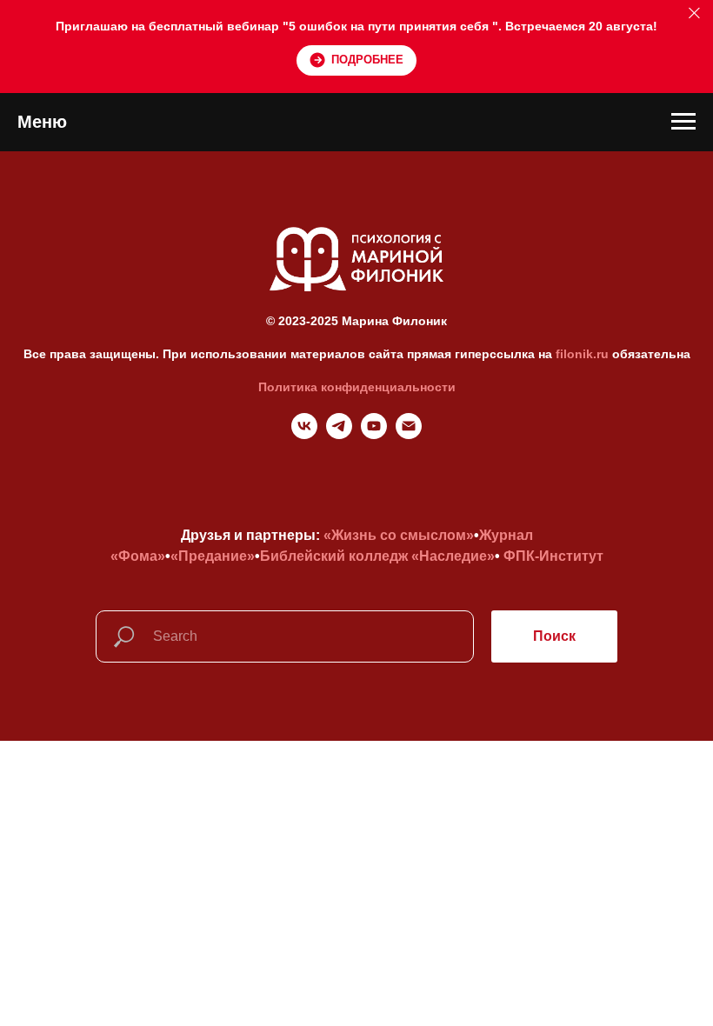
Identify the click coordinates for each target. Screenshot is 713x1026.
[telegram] (339, 434)
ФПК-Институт (553, 556)
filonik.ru (582, 354)
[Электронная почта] (409, 434)
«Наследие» (453, 556)
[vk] (304, 434)
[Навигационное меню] (683, 121)
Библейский (302, 556)
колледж (378, 556)
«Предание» (212, 556)
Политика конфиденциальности (357, 387)
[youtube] (374, 434)
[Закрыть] (694, 13)
